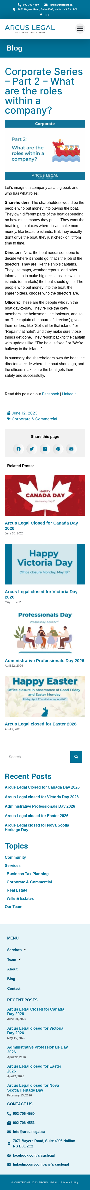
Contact (13, 988)
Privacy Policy (69, 1182)
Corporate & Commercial (34, 418)
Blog (14, 48)
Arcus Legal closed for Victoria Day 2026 (42, 797)
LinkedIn (69, 394)
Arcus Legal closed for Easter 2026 (41, 724)
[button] (80, 28)
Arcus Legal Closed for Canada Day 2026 (42, 787)
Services (14, 950)
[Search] (76, 757)
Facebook (50, 394)
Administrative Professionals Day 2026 (44, 660)
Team (11, 959)
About (12, 969)
